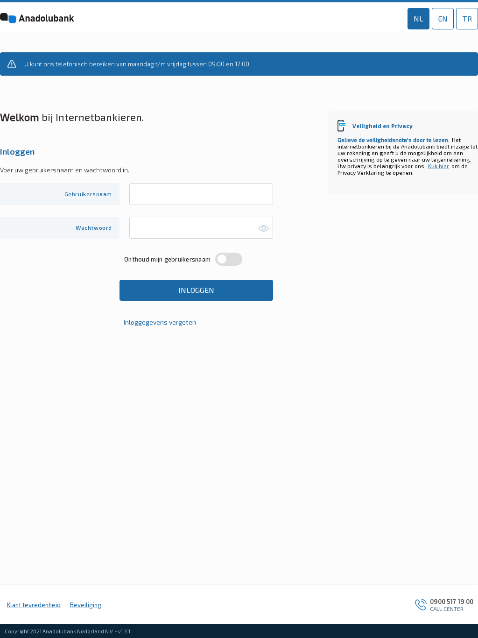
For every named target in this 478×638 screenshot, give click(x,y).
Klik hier (438, 166)
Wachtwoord (94, 227)
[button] (109, 19)
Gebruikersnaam (88, 194)
